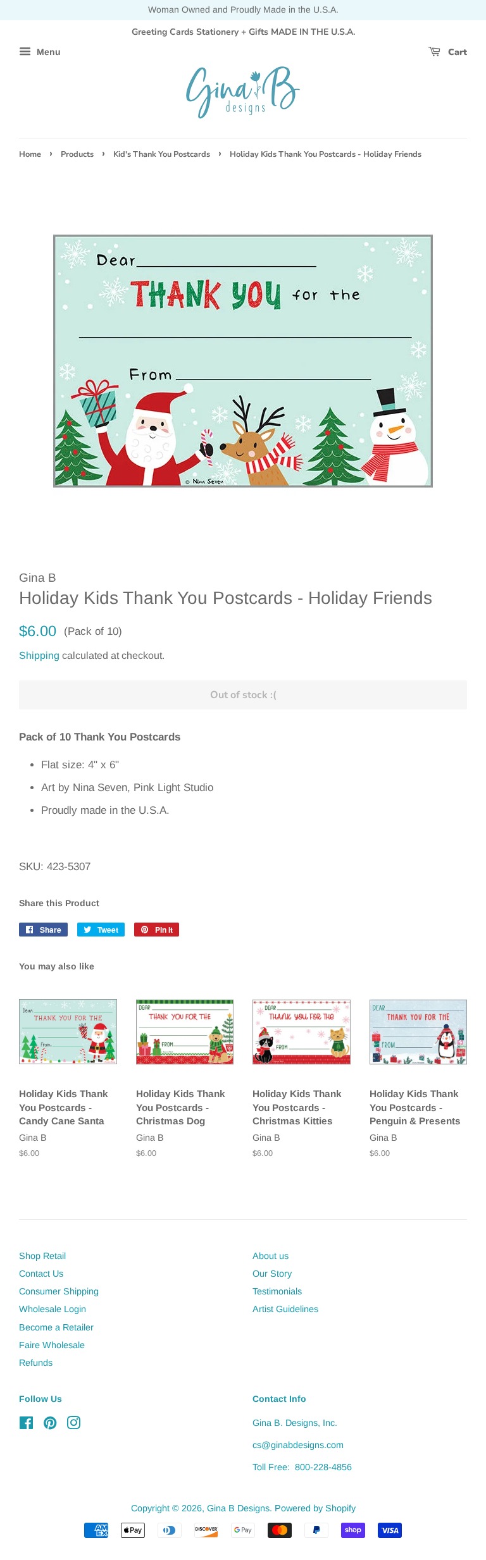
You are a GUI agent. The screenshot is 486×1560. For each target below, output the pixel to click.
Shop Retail (42, 1256)
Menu (47, 52)
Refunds (36, 1363)
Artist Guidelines (285, 1309)
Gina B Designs (238, 1508)
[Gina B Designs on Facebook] (26, 1425)
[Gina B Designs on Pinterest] (50, 1425)
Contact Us (41, 1273)
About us (270, 1256)
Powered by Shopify (315, 1508)
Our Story (272, 1273)
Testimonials (277, 1291)
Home (30, 154)
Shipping (39, 655)
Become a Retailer (56, 1327)
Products (77, 154)
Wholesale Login (52, 1309)
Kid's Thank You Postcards (161, 154)
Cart (456, 52)
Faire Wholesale (52, 1345)
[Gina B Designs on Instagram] (73, 1425)
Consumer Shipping (59, 1291)
